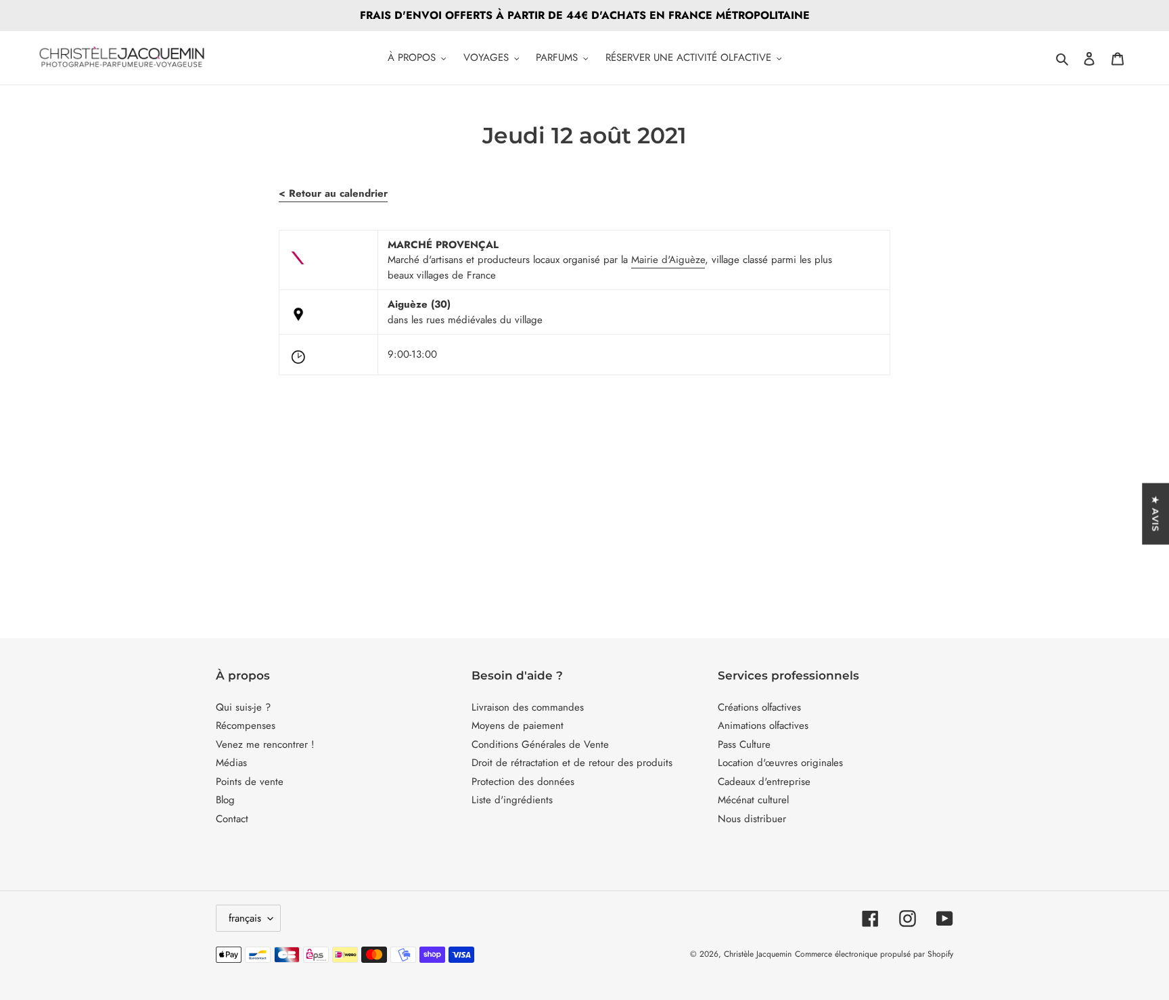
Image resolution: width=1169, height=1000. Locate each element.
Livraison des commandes (528, 707)
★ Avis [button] (1155, 513)
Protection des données (523, 781)
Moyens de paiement (518, 725)
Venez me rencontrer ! (265, 744)
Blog (225, 799)
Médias (231, 762)
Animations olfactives (763, 725)
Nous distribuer (752, 818)
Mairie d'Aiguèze (668, 259)
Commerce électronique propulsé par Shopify (874, 954)
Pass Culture (744, 744)
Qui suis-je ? (243, 707)
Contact (232, 818)
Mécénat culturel (753, 799)
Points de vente (249, 781)
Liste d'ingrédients (512, 799)
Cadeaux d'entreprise (764, 781)
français (245, 918)
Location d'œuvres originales (780, 762)
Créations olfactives (759, 707)
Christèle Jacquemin (758, 954)
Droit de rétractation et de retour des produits (572, 762)
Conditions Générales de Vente (540, 744)
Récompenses (245, 725)
